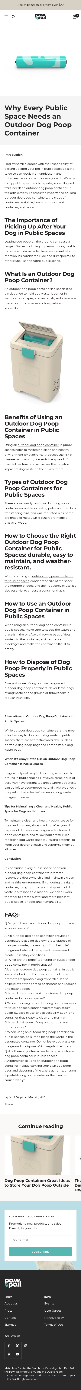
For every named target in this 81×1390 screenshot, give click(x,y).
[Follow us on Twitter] (17, 1346)
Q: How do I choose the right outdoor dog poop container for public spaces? (39, 996)
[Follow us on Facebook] (9, 1346)
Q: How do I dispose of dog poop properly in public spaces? (36, 1025)
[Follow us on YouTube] (17, 1354)
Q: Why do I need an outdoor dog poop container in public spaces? (40, 925)
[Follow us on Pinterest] (9, 1354)
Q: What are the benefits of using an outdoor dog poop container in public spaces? (40, 962)
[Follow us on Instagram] (25, 1346)
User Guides (52, 1310)
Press (8, 1310)
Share (9, 1104)
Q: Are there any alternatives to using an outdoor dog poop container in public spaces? (39, 1053)
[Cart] (74, 17)
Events (49, 1303)
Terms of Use (53, 1324)
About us (11, 1303)
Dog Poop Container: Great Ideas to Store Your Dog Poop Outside (37, 1183)
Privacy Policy (54, 1317)
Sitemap (11, 1324)
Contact (10, 1317)
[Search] (13, 17)
